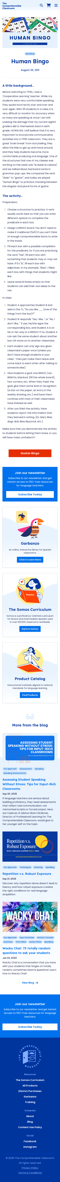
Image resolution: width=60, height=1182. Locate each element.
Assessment (26, 768)
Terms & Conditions (30, 1172)
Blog (30, 1122)
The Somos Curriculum (30, 1080)
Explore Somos (30, 628)
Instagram (30, 1147)
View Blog (28, 982)
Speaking (30, 53)
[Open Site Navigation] (56, 5)
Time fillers (21, 942)
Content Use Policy (30, 1127)
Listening (38, 867)
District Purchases (30, 1091)
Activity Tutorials (45, 937)
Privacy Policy (30, 1168)
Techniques (25, 867)
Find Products (30, 695)
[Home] (11, 5)
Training (30, 1102)
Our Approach (10, 768)
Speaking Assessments (15, 773)
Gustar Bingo (30, 453)
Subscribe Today (30, 494)
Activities (8, 942)
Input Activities (27, 937)
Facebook (30, 1141)
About (30, 1116)
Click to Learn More (30, 559)
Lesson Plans (35, 942)
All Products (30, 1085)
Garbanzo (30, 1096)
